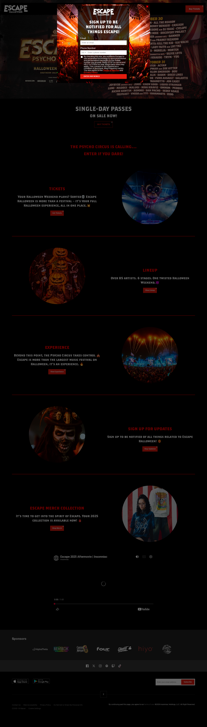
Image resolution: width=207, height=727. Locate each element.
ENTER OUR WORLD (92, 76)
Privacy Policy (90, 72)
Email (83, 38)
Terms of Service (111, 70)
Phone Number (88, 48)
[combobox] (83, 52)
